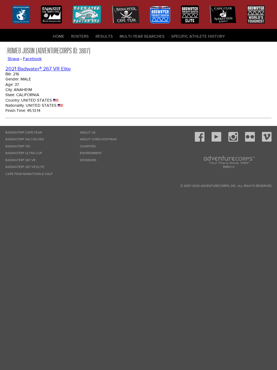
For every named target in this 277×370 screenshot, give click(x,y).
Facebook (32, 58)
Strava (13, 58)
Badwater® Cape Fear (23, 132)
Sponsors (88, 160)
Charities (88, 146)
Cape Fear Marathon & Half (29, 174)
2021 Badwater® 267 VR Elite (38, 69)
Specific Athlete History (198, 36)
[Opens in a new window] (200, 140)
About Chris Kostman (98, 139)
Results (104, 36)
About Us (87, 132)
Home (58, 36)
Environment (91, 153)
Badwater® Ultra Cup (23, 153)
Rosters (80, 36)
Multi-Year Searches (142, 36)
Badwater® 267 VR (20, 160)
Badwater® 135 (17, 146)
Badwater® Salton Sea (24, 139)
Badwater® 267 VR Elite (24, 167)
